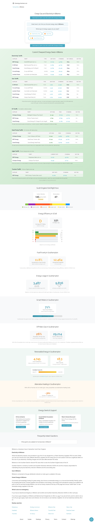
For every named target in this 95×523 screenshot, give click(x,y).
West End (51, 513)
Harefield (14, 510)
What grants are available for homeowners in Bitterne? (36, 442)
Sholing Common (35, 507)
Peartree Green (70, 510)
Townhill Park (51, 510)
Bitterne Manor (34, 510)
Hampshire (16, 7)
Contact (64, 519)
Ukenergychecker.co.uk (21, 3)
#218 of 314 (44, 376)
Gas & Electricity (36, 38)
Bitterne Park (51, 507)
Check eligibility (21, 427)
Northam (68, 513)
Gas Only (47, 33)
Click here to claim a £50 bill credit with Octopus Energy (47, 18)
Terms (55, 519)
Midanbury (15, 507)
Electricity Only (35, 33)
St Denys (32, 513)
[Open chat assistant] (91, 519)
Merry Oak (69, 507)
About (21, 519)
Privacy (47, 519)
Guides (29, 519)
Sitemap (73, 519)
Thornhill (14, 513)
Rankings (38, 519)
